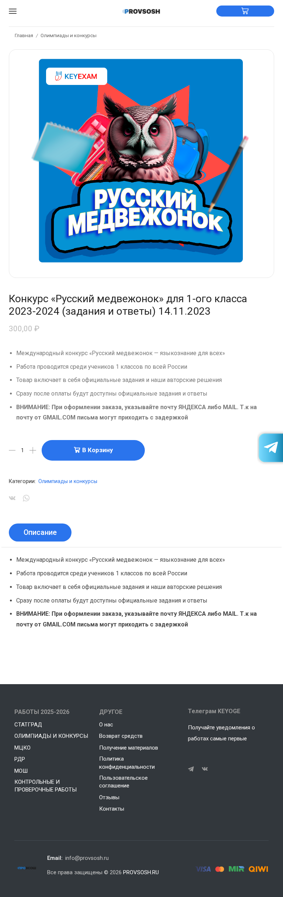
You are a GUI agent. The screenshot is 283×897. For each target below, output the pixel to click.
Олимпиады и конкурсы (69, 35)
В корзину (97, 450)
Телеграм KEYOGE (214, 711)
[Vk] (205, 769)
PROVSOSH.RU (141, 872)
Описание (40, 532)
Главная (24, 35)
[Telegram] (191, 769)
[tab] (40, 532)
